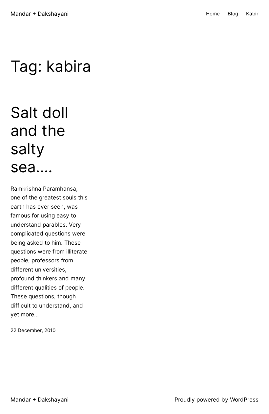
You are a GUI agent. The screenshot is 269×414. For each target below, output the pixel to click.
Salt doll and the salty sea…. (39, 140)
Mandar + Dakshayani (39, 13)
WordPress (244, 399)
